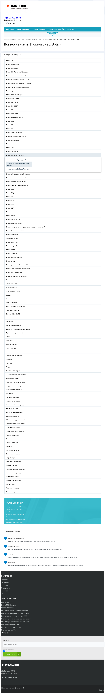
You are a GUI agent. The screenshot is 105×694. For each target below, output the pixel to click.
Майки (8, 337)
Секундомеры (10, 458)
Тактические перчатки (13, 480)
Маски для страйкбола (13, 325)
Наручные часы (11, 348)
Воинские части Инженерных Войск (18, 164)
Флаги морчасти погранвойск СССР (18, 87)
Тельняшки (9, 340)
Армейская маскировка (14, 461)
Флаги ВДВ (9, 61)
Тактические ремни (12, 477)
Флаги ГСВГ (10, 208)
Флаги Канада (10, 261)
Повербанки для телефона (15, 431)
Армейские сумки (12, 492)
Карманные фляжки (12, 378)
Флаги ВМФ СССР (12, 68)
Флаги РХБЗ (10, 129)
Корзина (8, 22)
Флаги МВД (10, 193)
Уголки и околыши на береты (15, 306)
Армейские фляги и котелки (15, 382)
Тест (6, 651)
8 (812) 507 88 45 (13, 17)
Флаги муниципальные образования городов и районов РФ (26, 227)
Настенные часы (11, 352)
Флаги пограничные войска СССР (17, 79)
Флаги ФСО (10, 200)
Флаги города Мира (12, 246)
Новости (4, 580)
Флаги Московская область (15, 231)
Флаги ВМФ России (12, 64)
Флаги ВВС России (12, 102)
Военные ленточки (12, 408)
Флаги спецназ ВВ (12, 113)
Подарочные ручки (12, 367)
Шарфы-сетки (10, 484)
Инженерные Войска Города (17, 169)
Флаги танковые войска (14, 132)
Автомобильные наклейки (14, 412)
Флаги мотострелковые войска (16, 144)
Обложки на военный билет (15, 424)
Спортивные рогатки (13, 454)
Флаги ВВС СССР (12, 106)
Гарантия (4, 591)
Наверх (101, 690)
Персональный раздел (9, 677)
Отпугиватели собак (12, 450)
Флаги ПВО (10, 148)
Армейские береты (12, 310)
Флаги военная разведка (14, 95)
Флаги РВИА (10, 125)
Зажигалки (9, 393)
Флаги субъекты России (14, 223)
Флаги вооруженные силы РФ (16, 181)
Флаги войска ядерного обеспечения (18, 174)
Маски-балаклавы (12, 318)
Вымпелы (9, 359)
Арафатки (9, 321)
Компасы (9, 439)
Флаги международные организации (18, 268)
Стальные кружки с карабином (16, 374)
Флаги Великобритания (14, 257)
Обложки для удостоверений (15, 420)
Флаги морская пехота (13, 91)
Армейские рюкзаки (12, 488)
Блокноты (9, 363)
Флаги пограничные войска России (17, 76)
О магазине (5, 588)
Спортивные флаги (12, 284)
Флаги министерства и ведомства (17, 185)
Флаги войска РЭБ (12, 151)
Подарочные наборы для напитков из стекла (21, 386)
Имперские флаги (12, 238)
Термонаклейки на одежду (15, 405)
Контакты (4, 593)
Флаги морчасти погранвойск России (18, 83)
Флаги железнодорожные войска (17, 178)
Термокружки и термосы (14, 390)
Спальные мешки (12, 442)
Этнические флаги (12, 287)
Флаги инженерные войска (15, 155)
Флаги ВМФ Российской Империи (17, 72)
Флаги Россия (10, 215)
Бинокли (9, 446)
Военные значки (11, 299)
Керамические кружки (13, 371)
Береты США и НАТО (13, 314)
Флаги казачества (12, 234)
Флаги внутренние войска (14, 117)
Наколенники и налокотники (15, 469)
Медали (8, 295)
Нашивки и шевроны (13, 401)
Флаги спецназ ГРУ (12, 98)
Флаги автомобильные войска (16, 136)
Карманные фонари (12, 435)
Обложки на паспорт (13, 427)
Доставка (4, 585)
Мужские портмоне (12, 416)
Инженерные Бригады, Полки (18, 160)
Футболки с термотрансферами (16, 333)
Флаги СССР (10, 204)
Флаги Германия (11, 253)
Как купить (5, 582)
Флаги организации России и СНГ (17, 265)
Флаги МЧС (10, 189)
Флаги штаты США (12, 250)
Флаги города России (13, 219)
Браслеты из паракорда (14, 473)
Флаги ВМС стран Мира (14, 272)
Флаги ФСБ (10, 197)
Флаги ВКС (9, 110)
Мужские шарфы (11, 344)
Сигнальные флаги (12, 280)
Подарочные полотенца (14, 355)
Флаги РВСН (10, 121)
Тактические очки (12, 465)
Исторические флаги (13, 291)
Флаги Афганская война (14, 212)
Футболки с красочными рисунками (18, 329)
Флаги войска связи (12, 140)
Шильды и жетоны (12, 303)
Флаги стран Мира (12, 242)
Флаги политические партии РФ (16, 276)
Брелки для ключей (12, 397)
